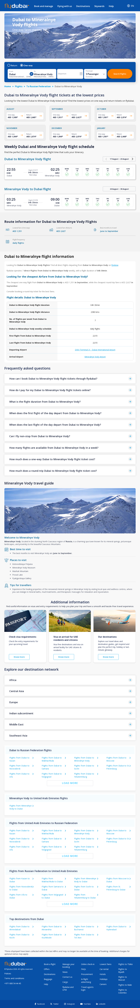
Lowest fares (105, 964)
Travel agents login (87, 988)
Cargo (65, 982)
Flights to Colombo (122, 991)
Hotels (103, 974)
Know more (19, 657)
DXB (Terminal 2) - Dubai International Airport (95, 349)
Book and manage (43, 6)
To (35, 71)
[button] (70, 378)
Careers (103, 984)
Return (14, 65)
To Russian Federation (38, 86)
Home (7, 86)
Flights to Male (125, 985)
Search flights (119, 73)
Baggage (48, 979)
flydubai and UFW (68, 988)
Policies (7, 973)
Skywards (99, 6)
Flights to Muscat (122, 978)
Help (111, 6)
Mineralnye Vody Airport (95, 356)
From (11, 71)
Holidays (103, 979)
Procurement (87, 974)
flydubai (114, 265)
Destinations (83, 6)
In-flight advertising (86, 980)
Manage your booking (68, 965)
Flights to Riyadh (122, 970)
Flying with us (64, 6)
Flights (18, 86)
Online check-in (87, 964)
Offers (46, 969)
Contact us (67, 977)
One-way (28, 65)
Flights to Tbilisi (125, 964)
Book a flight (50, 964)
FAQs (83, 969)
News (65, 972)
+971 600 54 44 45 (12, 983)
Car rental (104, 969)
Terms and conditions (14, 978)
